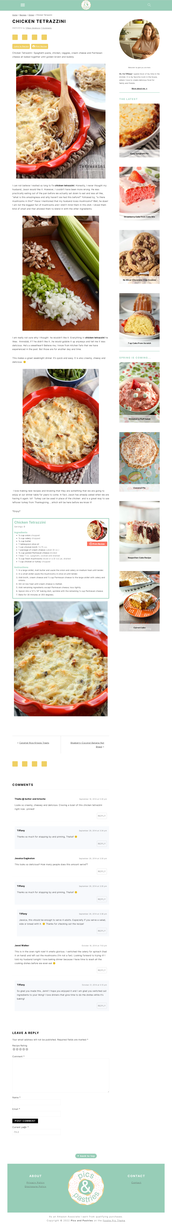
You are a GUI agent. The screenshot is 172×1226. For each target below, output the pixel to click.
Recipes (23, 15)
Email (16, 1109)
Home (14, 15)
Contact (136, 1182)
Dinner (31, 15)
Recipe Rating (19, 1045)
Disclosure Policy (35, 1186)
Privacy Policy (36, 1182)
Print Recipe (41, 46)
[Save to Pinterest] (16, 37)
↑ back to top (86, 1156)
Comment (18, 1056)
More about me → (139, 89)
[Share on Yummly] (45, 37)
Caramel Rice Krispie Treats (34, 742)
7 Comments (46, 28)
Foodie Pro (110, 1220)
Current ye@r (20, 1127)
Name (16, 1097)
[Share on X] (36, 37)
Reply (102, 815)
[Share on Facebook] (26, 37)
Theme (121, 1220)
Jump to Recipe (21, 46)
